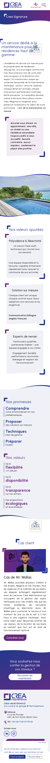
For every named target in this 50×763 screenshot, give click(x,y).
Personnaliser (34, 756)
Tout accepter (17, 756)
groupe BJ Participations (31, 706)
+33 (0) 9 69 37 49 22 (22, 721)
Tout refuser (42, 742)
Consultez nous (15, 637)
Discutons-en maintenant (25, 677)
